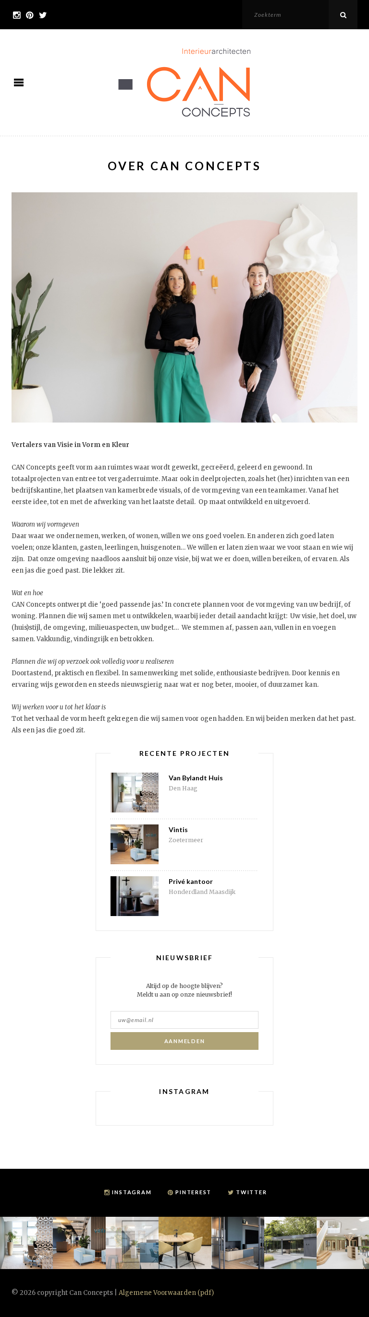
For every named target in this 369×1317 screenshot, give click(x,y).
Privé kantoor (191, 881)
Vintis (178, 829)
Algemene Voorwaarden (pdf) (166, 1293)
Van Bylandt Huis (196, 778)
